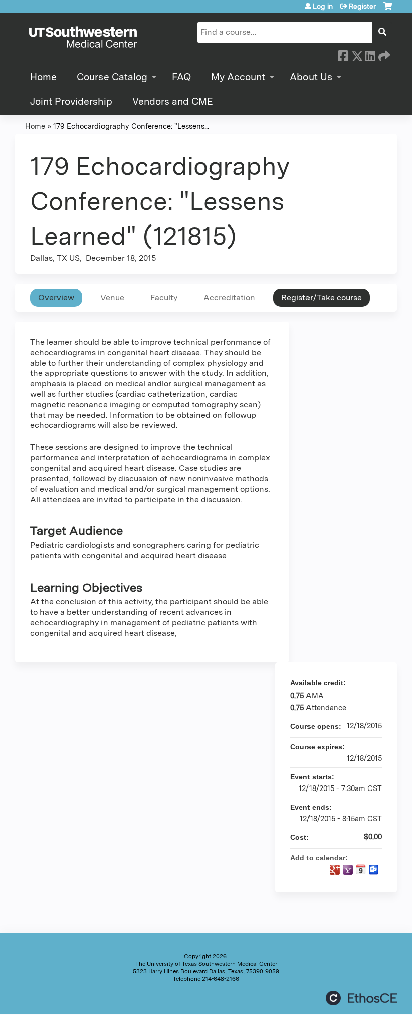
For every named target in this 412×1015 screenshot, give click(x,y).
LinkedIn (370, 54)
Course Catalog (112, 77)
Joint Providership (71, 101)
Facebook (343, 54)
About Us (311, 77)
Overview (56, 297)
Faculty (163, 297)
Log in (323, 6)
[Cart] (387, 10)
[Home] (83, 38)
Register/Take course (321, 297)
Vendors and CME (172, 101)
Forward (383, 54)
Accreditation (229, 297)
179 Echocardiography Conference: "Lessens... (131, 126)
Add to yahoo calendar (348, 870)
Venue (112, 297)
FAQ (181, 77)
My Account (238, 77)
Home (43, 77)
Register (362, 6)
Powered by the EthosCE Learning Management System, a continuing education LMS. (361, 998)
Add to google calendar (335, 870)
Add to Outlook (374, 870)
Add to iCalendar (361, 869)
